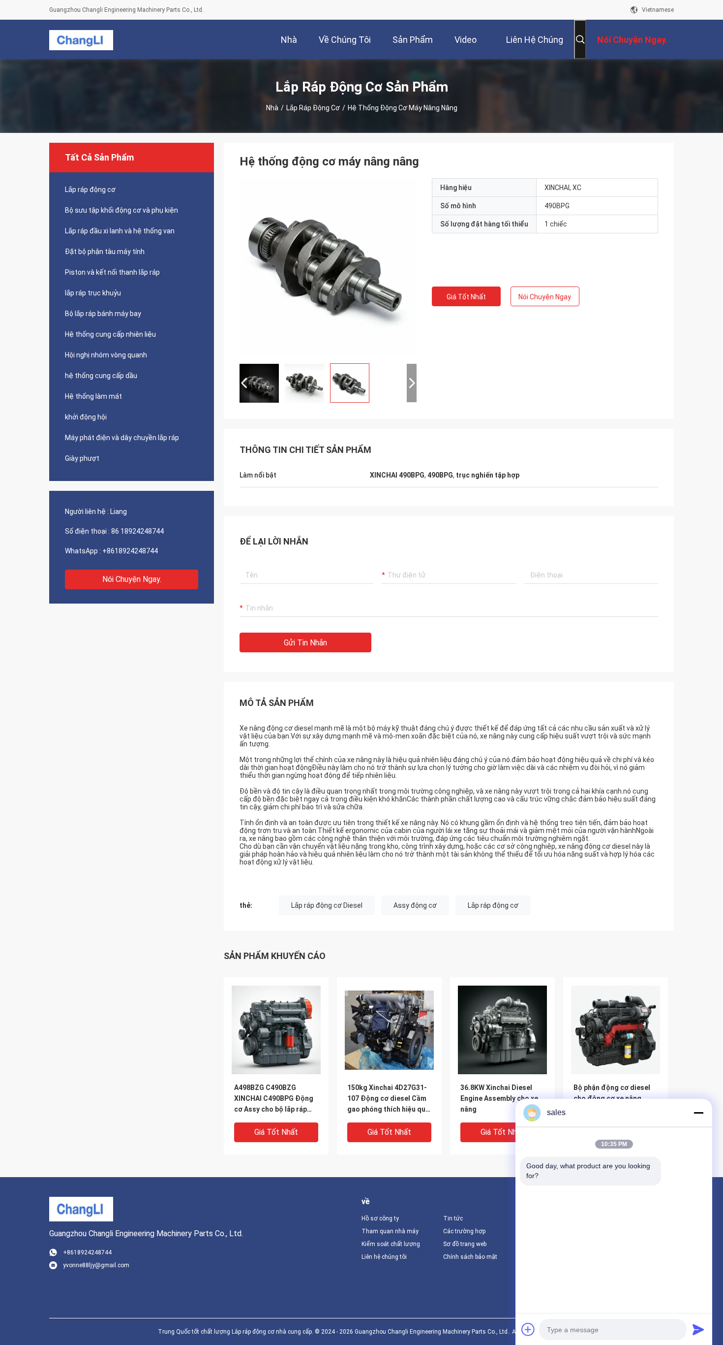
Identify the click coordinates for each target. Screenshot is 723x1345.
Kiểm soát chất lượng (391, 1244)
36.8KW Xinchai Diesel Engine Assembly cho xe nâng (499, 1098)
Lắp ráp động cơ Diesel (326, 905)
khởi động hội (86, 417)
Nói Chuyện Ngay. (131, 579)
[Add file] (528, 1329)
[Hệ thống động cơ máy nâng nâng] (328, 267)
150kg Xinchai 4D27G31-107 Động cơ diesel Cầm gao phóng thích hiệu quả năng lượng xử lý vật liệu (388, 1099)
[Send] (698, 1329)
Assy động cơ (415, 905)
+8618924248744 (130, 551)
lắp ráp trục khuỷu (93, 293)
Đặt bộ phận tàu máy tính (105, 252)
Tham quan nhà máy (390, 1231)
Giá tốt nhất (466, 297)
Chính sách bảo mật (470, 1256)
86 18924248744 (137, 531)
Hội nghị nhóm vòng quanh (106, 355)
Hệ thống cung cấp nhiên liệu (110, 334)
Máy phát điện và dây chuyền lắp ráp (122, 438)
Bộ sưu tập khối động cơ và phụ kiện (121, 210)
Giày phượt (82, 458)
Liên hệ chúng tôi (384, 1256)
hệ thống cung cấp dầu (101, 376)
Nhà (272, 108)
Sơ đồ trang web (464, 1244)
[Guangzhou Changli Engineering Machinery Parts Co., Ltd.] (81, 39)
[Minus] (698, 1113)
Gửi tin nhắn (305, 642)
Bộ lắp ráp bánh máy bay (103, 314)
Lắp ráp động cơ (313, 108)
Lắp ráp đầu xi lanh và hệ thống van (120, 231)
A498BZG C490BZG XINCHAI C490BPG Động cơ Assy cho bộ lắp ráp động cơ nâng (273, 1099)
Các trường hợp (464, 1231)
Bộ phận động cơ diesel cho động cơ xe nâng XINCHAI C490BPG (611, 1098)
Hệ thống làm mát (93, 396)
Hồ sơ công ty (380, 1218)
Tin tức (453, 1218)
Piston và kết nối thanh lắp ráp (112, 272)
